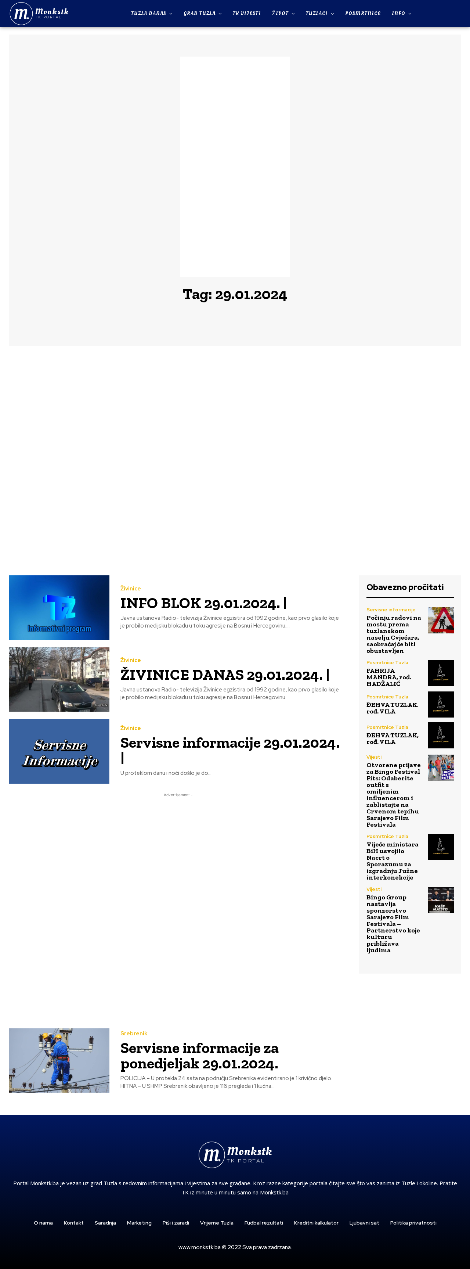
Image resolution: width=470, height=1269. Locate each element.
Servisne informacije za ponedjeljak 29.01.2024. (199, 1055)
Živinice (130, 589)
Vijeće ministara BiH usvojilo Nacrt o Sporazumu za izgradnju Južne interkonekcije (392, 860)
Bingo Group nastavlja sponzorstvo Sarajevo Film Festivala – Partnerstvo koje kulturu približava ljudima (393, 923)
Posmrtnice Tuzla (387, 662)
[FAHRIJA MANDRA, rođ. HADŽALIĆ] (441, 673)
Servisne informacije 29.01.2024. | (230, 750)
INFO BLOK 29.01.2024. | (203, 602)
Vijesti (374, 757)
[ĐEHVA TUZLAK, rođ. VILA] (441, 704)
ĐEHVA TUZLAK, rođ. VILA (392, 708)
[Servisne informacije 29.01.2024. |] (59, 751)
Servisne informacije (391, 609)
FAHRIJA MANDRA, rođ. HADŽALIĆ (388, 677)
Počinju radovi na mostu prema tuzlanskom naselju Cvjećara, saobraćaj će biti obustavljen (393, 634)
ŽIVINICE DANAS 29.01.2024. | (225, 674)
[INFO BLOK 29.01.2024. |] (59, 607)
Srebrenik (133, 1033)
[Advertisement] (235, 167)
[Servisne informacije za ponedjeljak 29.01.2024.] (59, 1060)
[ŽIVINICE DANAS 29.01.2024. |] (59, 679)
